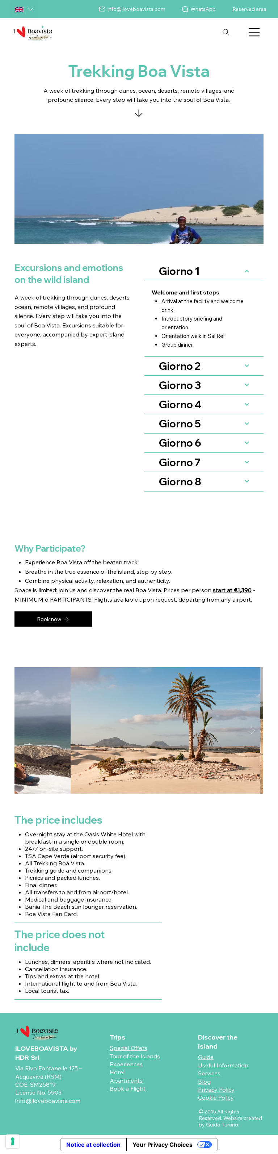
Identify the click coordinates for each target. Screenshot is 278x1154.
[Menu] (254, 32)
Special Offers (128, 1047)
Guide (206, 1057)
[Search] (225, 32)
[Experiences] (139, 115)
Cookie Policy (216, 1097)
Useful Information (223, 1065)
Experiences (126, 1064)
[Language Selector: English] (23, 9)
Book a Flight (128, 1088)
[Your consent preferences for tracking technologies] (13, 1141)
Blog (204, 1081)
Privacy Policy (216, 1089)
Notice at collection (93, 1144)
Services (209, 1073)
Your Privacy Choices (162, 1144)
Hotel (117, 1072)
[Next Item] (252, 731)
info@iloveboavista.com (47, 1100)
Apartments (126, 1080)
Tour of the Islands (135, 1056)
